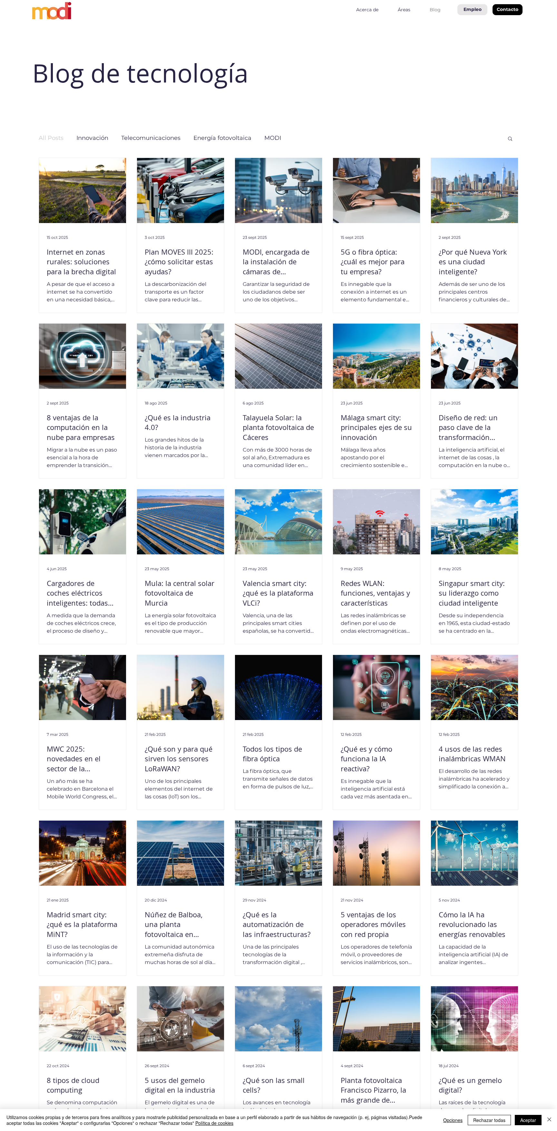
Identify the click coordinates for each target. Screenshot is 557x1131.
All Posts (51, 137)
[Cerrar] (549, 1120)
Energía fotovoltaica (222, 137)
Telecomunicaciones (151, 137)
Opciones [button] (453, 1120)
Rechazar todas (489, 1120)
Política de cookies (214, 1123)
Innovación (92, 137)
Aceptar (528, 1120)
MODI (272, 137)
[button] (508, 9)
